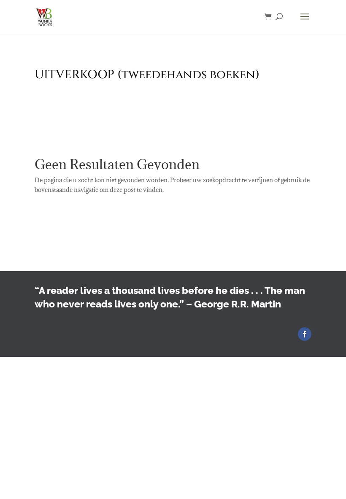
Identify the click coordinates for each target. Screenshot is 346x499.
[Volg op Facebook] (304, 334)
